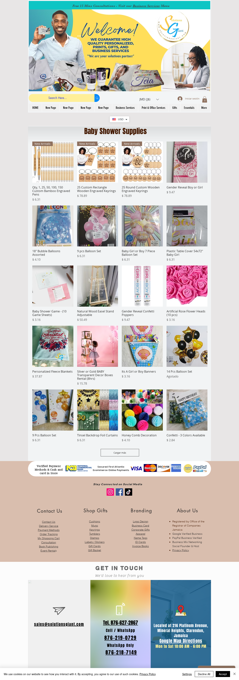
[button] (149, 99)
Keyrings (94, 529)
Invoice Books (140, 546)
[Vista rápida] (187, 162)
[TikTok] (128, 492)
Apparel (140, 533)
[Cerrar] (234, 674)
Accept (223, 674)
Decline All (204, 674)
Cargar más (120, 452)
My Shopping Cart (49, 538)
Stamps (94, 538)
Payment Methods (49, 530)
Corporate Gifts (140, 529)
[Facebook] (119, 492)
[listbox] (149, 99)
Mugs (94, 525)
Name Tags (140, 538)
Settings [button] (187, 674)
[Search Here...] (97, 98)
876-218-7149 (121, 652)
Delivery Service (48, 526)
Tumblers (94, 533)
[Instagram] (110, 492)
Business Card (140, 525)
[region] (48, 528)
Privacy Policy (180, 550)
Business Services (146, 6)
